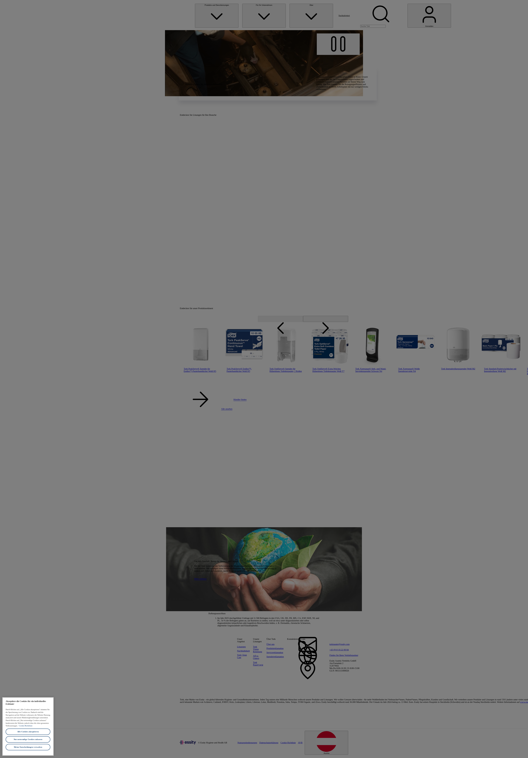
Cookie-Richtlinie (25, 726)
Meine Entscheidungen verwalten (28, 747)
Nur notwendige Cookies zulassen (28, 739)
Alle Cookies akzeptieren (28, 732)
